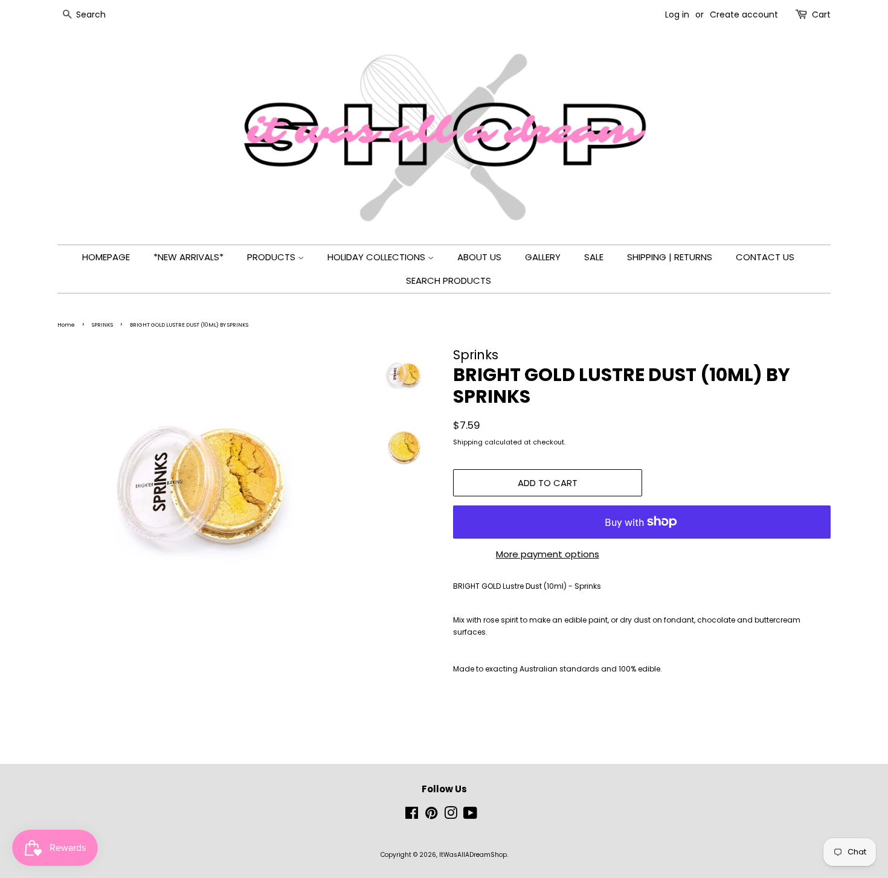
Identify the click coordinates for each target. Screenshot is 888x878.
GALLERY (543, 257)
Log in (677, 14)
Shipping (468, 442)
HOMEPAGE (106, 257)
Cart (821, 14)
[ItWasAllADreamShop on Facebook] (412, 816)
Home (66, 324)
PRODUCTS (272, 257)
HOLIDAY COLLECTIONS (377, 257)
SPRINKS (102, 324)
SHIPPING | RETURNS (669, 257)
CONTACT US (765, 257)
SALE (593, 257)
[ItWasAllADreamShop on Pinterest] (431, 816)
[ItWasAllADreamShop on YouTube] (470, 816)
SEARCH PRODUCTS (448, 280)
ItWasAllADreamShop (473, 854)
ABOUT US (479, 257)
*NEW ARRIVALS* (188, 257)
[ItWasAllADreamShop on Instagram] (450, 816)
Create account (744, 14)
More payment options (547, 554)
